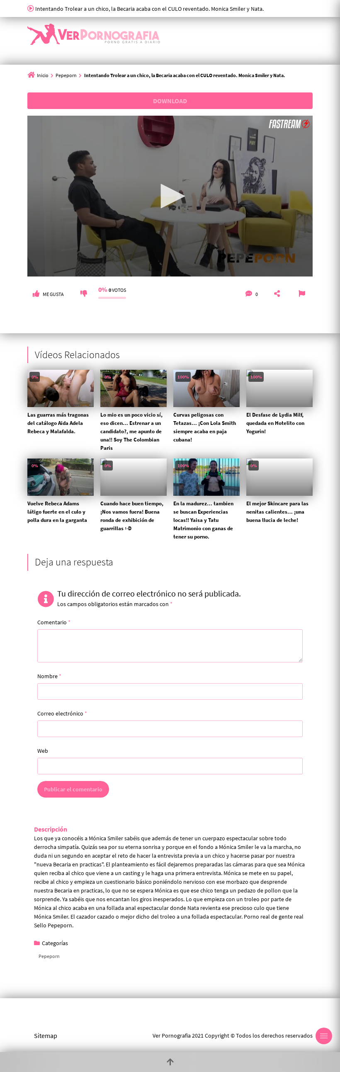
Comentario (53, 622)
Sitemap (45, 1035)
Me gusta (53, 294)
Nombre (49, 676)
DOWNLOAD (170, 101)
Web (42, 750)
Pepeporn (66, 75)
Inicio (43, 75)
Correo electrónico (62, 713)
